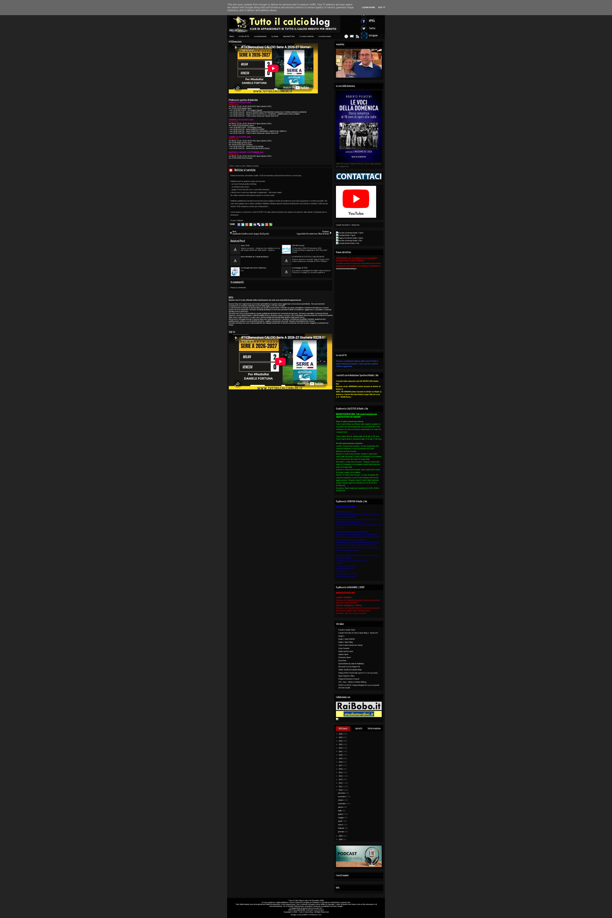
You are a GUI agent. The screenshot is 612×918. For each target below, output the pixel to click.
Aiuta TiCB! (245, 245)
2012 (341, 783)
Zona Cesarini (343, 648)
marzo (340, 825)
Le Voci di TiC (244, 36)
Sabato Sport (343, 654)
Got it (381, 7)
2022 (341, 748)
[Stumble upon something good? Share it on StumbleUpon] (250, 224)
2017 (341, 765)
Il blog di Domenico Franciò (348, 679)
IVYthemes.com (315, 915)
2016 (341, 769)
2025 (341, 737)
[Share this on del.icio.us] (258, 224)
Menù (231, 36)
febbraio (341, 828)
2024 (341, 741)
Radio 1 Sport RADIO (346, 639)
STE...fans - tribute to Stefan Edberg (352, 682)
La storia (274, 36)
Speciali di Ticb (289, 36)
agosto (341, 807)
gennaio (341, 832)
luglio (340, 811)
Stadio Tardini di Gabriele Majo (350, 670)
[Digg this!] (254, 224)
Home (232, 166)
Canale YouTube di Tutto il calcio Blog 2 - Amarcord (358, 633)
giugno (341, 814)
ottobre (341, 800)
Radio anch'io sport (345, 651)
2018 (341, 762)
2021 (341, 751)
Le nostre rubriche (306, 36)
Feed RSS (357, 36)
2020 (341, 755)
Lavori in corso (240, 166)
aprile (340, 821)
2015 (341, 772)
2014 (341, 776)
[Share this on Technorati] (270, 224)
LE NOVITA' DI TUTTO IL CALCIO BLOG (308, 257)
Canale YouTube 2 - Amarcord (347, 225)
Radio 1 (341, 636)
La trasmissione (260, 36)
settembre (342, 804)
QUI (320, 908)
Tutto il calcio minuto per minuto (350, 645)
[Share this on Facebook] (238, 224)
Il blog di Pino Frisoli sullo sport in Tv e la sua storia (358, 673)
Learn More (368, 7)
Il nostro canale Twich (346, 630)
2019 (341, 758)
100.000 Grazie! (298, 245)
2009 (341, 836)
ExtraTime (342, 661)
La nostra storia (325, 36)
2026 (341, 734)
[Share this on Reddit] (266, 224)
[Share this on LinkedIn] (262, 224)
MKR (306, 915)
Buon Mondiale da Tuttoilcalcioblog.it (255, 257)
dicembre (342, 793)
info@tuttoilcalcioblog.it (346, 269)
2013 (341, 779)
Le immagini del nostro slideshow (253, 268)
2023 (341, 744)
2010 (341, 790)
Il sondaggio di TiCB (299, 268)
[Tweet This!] (242, 224)
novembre (342, 796)
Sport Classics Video (346, 676)
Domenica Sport (344, 657)
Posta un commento (238, 288)
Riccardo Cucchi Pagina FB (349, 667)
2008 (341, 839)
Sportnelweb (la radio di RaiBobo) (351, 664)
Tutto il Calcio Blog (295, 900)
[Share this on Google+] (246, 224)
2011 (341, 786)
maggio (341, 818)
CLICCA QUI (319, 910)
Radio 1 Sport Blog (345, 642)
